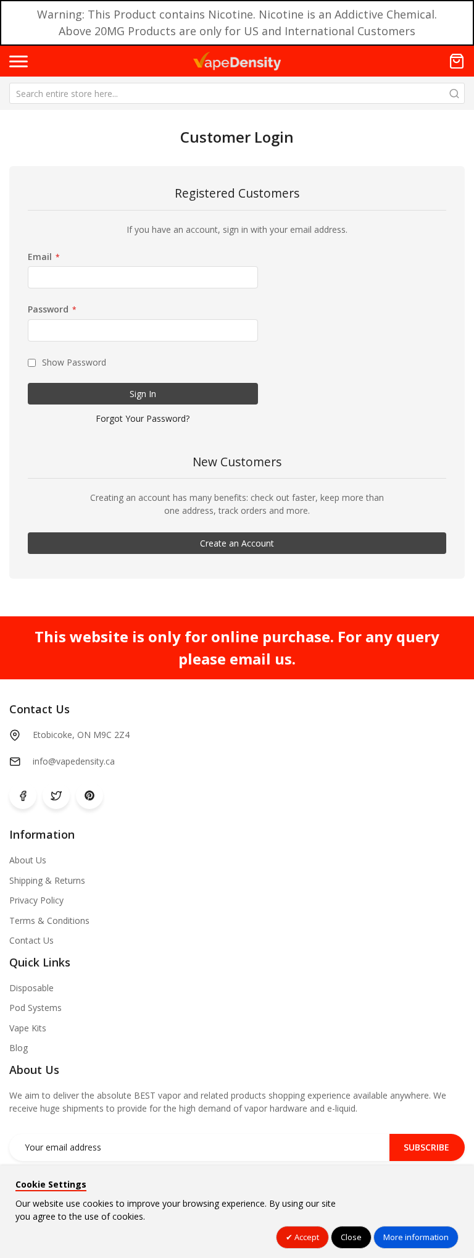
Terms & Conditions (49, 920)
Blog (18, 1048)
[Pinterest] (89, 795)
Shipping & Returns (47, 880)
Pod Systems (35, 1007)
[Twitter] (56, 795)
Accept (306, 1237)
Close (351, 1237)
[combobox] (237, 93)
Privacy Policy (36, 900)
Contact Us (31, 940)
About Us (27, 860)
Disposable (31, 988)
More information (416, 1237)
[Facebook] (22, 795)
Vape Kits (27, 1028)
